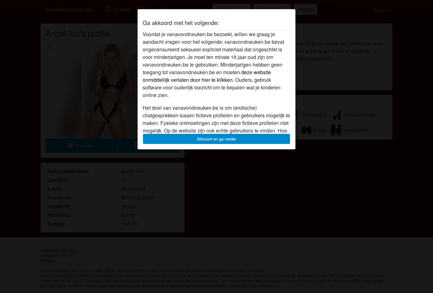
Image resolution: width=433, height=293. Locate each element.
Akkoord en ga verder (216, 139)
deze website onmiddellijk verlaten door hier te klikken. (207, 75)
